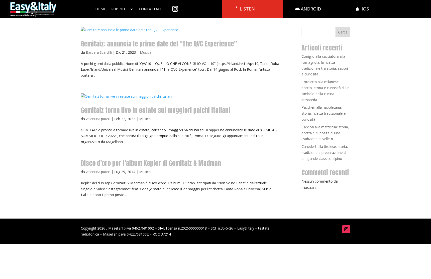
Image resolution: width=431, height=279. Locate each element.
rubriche (119, 8)
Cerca (342, 32)
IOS (365, 9)
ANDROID (311, 9)
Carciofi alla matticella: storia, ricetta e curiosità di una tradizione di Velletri (325, 133)
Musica (145, 52)
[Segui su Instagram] (346, 229)
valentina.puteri (98, 118)
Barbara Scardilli (99, 52)
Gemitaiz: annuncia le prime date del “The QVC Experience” (159, 44)
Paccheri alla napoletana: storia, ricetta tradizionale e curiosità (324, 113)
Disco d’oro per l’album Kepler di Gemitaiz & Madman (151, 163)
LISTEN (247, 9)
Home (100, 8)
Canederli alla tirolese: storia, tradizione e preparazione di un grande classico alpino (325, 152)
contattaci (150, 8)
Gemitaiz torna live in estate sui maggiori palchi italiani (155, 110)
